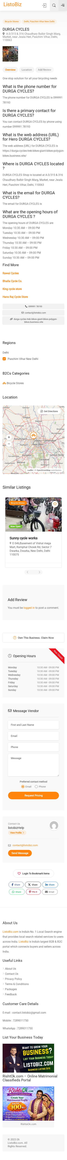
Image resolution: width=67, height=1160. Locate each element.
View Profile (16, 832)
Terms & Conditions (17, 984)
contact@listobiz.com (35, 312)
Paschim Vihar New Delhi (42, 21)
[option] (35, 531)
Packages (11, 989)
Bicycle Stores (12, 21)
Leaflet (30, 470)
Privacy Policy (13, 979)
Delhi (26, 21)
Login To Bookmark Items (35, 873)
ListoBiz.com (10, 931)
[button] (9, 437)
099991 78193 (35, 306)
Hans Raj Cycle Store (15, 296)
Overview (10, 69)
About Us (10, 968)
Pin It (34, 892)
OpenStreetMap (43, 470)
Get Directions (51, 411)
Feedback (11, 994)
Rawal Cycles (11, 273)
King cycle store (12, 289)
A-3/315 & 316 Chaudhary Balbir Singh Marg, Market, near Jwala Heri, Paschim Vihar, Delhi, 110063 (32, 37)
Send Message (20, 853)
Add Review (44, 69)
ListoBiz (12, 4)
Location (27, 69)
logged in (29, 607)
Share (17, 884)
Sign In (44, 5)
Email (51, 892)
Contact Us (11, 973)
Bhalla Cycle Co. (12, 281)
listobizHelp (16, 828)
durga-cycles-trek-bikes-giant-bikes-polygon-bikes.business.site (35, 320)
